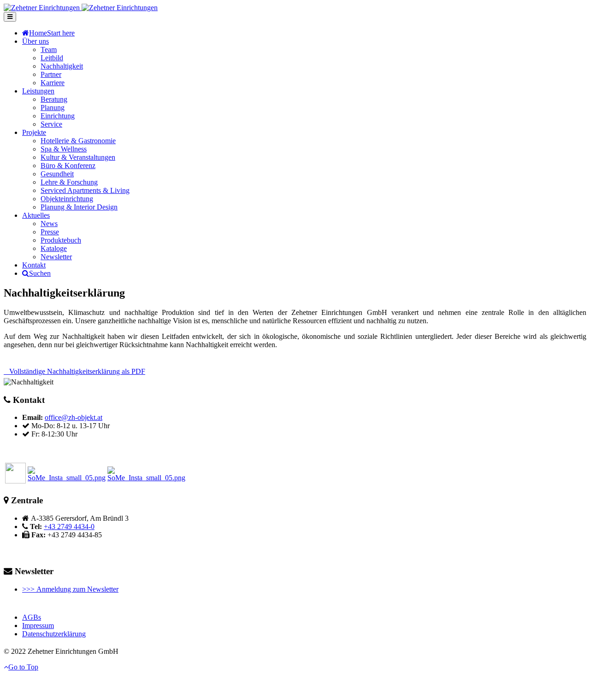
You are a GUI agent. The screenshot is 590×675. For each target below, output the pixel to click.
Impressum (38, 625)
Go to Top (23, 667)
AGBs (31, 617)
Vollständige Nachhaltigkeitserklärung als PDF (77, 371)
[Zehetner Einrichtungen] (81, 8)
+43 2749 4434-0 (69, 526)
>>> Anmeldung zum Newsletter (70, 589)
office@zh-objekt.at (73, 417)
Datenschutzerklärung (54, 634)
